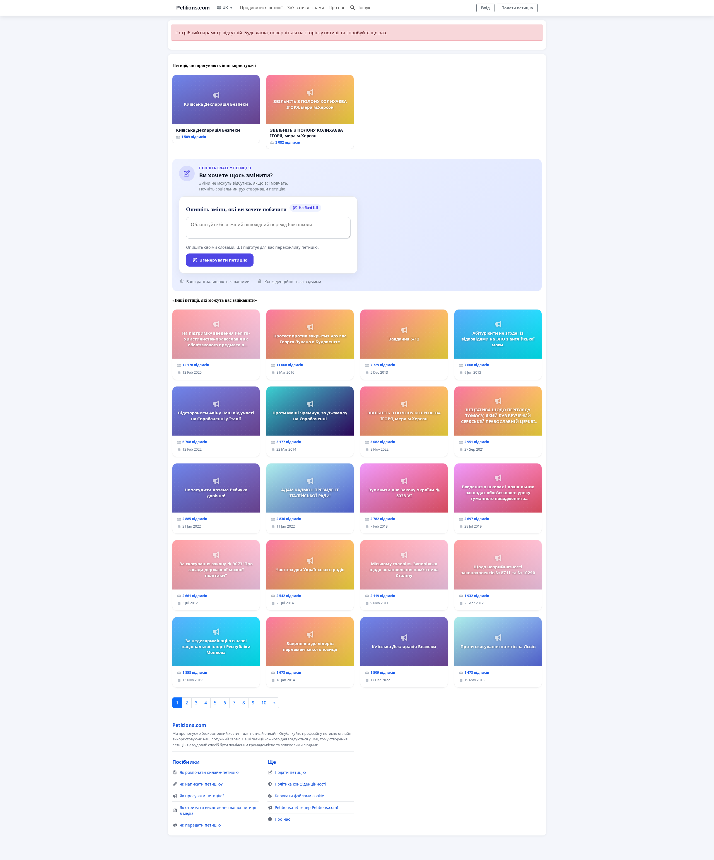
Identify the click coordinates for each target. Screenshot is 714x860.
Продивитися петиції (261, 7)
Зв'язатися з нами (305, 7)
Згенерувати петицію (223, 260)
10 (263, 703)
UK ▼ (228, 7)
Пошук (363, 7)
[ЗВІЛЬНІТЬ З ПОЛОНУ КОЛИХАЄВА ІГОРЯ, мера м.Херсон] (310, 112)
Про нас (337, 7)
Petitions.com (193, 8)
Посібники (186, 761)
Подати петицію (517, 8)
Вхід (485, 8)
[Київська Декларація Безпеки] (216, 109)
